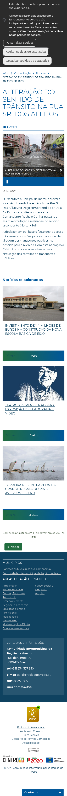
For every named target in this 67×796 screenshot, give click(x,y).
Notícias (41, 73)
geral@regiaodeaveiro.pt (34, 674)
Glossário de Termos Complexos (31, 738)
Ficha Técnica (31, 735)
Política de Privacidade (31, 727)
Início (6, 73)
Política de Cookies (31, 731)
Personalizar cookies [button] (20, 42)
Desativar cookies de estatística (27, 60)
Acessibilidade (31, 742)
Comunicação (22, 73)
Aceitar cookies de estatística (26, 51)
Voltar (15, 547)
